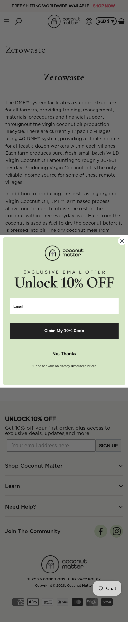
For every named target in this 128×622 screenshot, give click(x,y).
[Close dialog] (122, 241)
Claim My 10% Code (64, 330)
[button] (64, 354)
